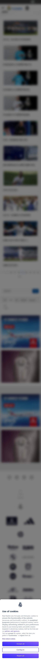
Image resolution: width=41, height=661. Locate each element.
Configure (20, 650)
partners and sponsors (12, 631)
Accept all (20, 644)
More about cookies (8, 639)
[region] (20, 630)
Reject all (20, 656)
